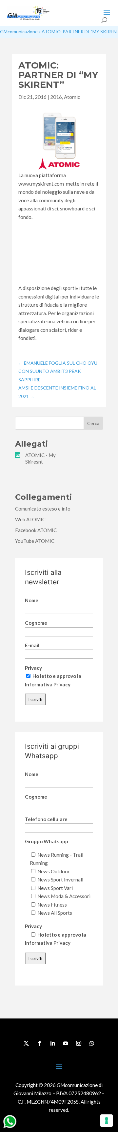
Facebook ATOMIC (36, 530)
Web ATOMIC (30, 519)
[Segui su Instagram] (78, 1043)
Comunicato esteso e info (42, 509)
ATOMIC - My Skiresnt (40, 458)
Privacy (33, 668)
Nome (31, 600)
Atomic (72, 97)
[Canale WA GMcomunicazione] (10, 1128)
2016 (56, 97)
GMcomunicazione (19, 31)
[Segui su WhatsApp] (92, 1043)
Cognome (36, 623)
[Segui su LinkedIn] (52, 1043)
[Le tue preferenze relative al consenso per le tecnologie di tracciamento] (106, 1120)
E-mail (32, 645)
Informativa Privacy (47, 684)
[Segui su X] (26, 1043)
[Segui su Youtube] (65, 1043)
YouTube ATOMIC (34, 541)
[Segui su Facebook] (39, 1043)
